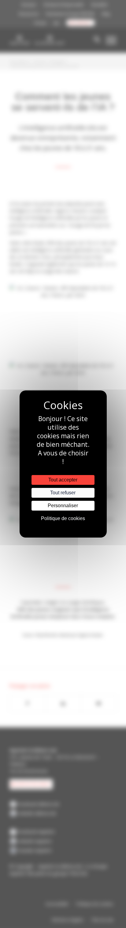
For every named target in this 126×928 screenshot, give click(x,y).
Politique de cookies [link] (63, 518)
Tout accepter (62, 479)
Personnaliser (63, 505)
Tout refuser (63, 492)
